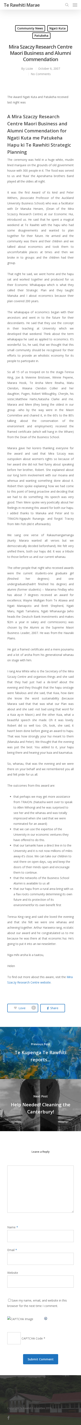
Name (12, 1227)
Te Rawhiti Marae (22, 5)
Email (12, 1250)
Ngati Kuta (57, 28)
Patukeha (41, 36)
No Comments (41, 74)
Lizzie (29, 68)
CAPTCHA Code (32, 1338)
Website (12, 1273)
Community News (30, 28)
